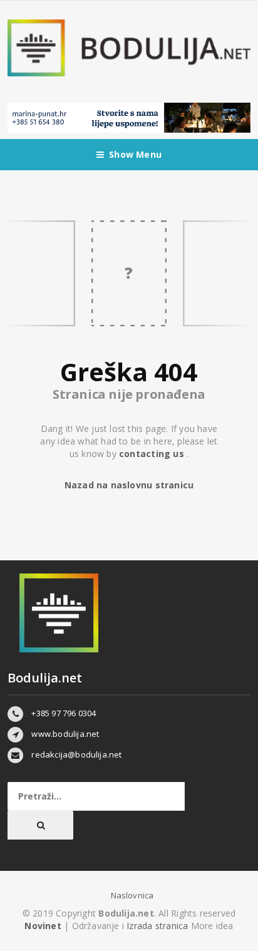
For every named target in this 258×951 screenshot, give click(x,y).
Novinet (42, 926)
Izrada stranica (158, 926)
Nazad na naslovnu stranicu (129, 485)
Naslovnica (132, 895)
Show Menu (135, 154)
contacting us (153, 454)
